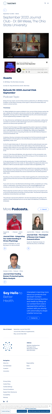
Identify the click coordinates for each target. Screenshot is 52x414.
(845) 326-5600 (31, 350)
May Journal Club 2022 (20, 333)
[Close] (49, 406)
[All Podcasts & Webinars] (4, 10)
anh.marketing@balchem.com (36, 185)
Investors (5, 368)
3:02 (27, 116)
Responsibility (30, 363)
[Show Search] (45, 3)
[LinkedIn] (4, 402)
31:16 (43, 164)
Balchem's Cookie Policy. (30, 408)
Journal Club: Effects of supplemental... (24, 331)
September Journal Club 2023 (22, 329)
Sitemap (5, 397)
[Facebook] (7, 402)
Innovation (6, 371)
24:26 (4, 150)
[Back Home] (9, 3)
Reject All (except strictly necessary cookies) (39, 411)
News (28, 365)
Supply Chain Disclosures (10, 392)
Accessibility (6, 394)
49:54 (8, 173)
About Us (5, 363)
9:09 (17, 133)
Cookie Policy (6, 384)
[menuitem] (14, 363)
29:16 (25, 157)
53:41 (4, 180)
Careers (29, 368)
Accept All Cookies (22, 411)
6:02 (24, 123)
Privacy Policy (7, 381)
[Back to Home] (7, 346)
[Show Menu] (48, 3)
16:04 (15, 140)
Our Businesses (7, 365)
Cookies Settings (6, 411)
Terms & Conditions (8, 389)
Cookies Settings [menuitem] (7, 386)
